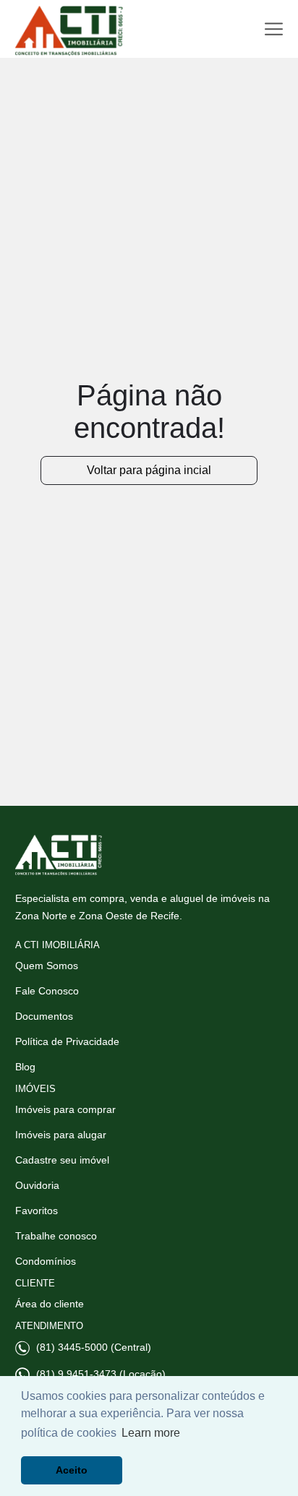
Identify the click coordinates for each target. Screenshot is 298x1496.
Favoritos (36, 1210)
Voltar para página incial (149, 470)
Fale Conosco (47, 991)
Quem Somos (46, 965)
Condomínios (45, 1261)
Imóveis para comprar (65, 1109)
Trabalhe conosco (56, 1236)
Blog (25, 1066)
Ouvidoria (37, 1185)
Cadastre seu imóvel (62, 1160)
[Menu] (274, 29)
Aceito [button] (72, 1470)
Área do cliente (49, 1304)
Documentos (44, 1016)
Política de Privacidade (67, 1041)
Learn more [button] (151, 1433)
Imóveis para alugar (60, 1134)
